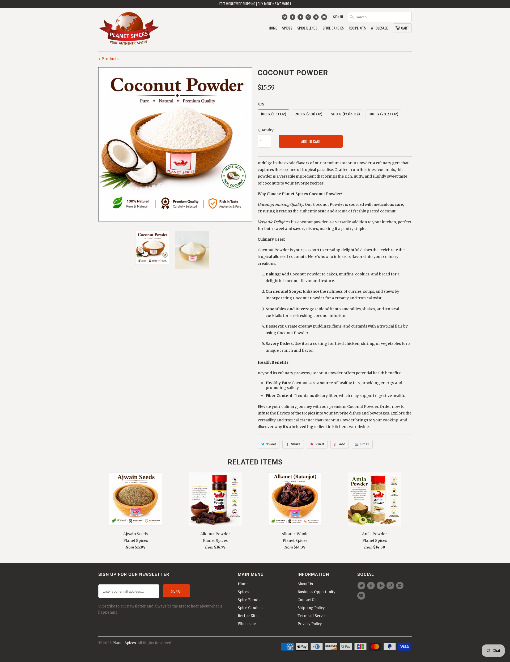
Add (342, 444)
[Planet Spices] (128, 29)
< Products (108, 58)
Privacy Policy (310, 624)
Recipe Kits (357, 28)
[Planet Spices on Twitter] (285, 18)
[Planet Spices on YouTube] (301, 18)
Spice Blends (307, 28)
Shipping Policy (311, 608)
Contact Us (307, 600)
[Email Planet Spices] (324, 18)
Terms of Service (313, 616)
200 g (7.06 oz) (308, 114)
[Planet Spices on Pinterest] (308, 18)
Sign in (338, 16)
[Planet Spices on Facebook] (293, 18)
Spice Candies (333, 28)
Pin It (319, 444)
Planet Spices (124, 643)
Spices (287, 28)
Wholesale (379, 28)
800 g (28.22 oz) (383, 114)
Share (295, 444)
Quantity (266, 130)
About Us (305, 584)
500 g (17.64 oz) (345, 114)
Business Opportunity (316, 592)
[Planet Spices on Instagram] (316, 18)
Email (364, 444)
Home (273, 28)
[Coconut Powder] (175, 144)
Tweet (271, 444)
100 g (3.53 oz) (273, 114)
